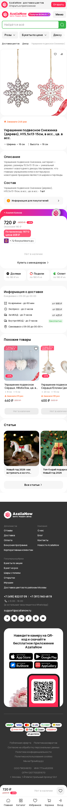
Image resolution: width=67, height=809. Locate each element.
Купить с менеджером (31, 262)
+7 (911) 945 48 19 (41, 596)
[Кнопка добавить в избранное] (36, 349)
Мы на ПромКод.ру (33, 761)
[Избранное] (55, 54)
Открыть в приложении (22, 6)
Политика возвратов (45, 742)
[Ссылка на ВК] (21, 618)
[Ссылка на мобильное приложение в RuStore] (21, 665)
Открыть (58, 4)
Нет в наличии (43, 790)
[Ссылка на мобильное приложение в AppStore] (21, 656)
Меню (59, 14)
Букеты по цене (32, 35)
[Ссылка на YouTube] (43, 618)
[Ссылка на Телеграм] (7, 618)
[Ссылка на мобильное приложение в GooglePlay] (46, 656)
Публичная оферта (20, 742)
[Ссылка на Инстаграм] (14, 618)
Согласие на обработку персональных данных (34, 747)
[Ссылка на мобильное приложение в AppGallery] (46, 665)
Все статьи (32, 485)
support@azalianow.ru (17, 610)
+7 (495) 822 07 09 (15, 596)
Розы (8, 35)
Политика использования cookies (33, 756)
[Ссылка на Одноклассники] (28, 618)
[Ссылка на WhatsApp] (36, 618)
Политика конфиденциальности (33, 751)
